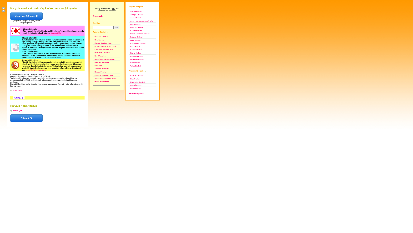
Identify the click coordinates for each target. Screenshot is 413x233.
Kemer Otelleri (136, 50)
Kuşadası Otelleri (137, 56)
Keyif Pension (100, 56)
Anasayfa (98, 16)
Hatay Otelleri (135, 88)
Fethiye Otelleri (136, 37)
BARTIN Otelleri (136, 76)
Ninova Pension (101, 72)
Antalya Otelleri (136, 15)
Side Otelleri (135, 63)
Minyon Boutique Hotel (103, 43)
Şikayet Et (26, 118)
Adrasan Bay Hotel (102, 69)
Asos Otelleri (135, 18)
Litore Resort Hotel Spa (104, 75)
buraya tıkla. (56, 33)
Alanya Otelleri (136, 11)
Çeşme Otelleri (136, 31)
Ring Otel (98, 65)
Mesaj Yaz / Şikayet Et (26, 16)
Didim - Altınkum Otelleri (140, 34)
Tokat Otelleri (135, 66)
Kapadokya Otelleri (138, 43)
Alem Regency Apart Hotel (105, 59)
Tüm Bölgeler (136, 93)
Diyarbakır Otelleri (137, 82)
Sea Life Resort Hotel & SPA (105, 78)
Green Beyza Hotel (102, 81)
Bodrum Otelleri (136, 27)
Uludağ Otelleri (136, 85)
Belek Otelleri (135, 24)
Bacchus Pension (101, 37)
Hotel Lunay (99, 40)
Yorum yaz (17, 90)
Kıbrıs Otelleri (135, 53)
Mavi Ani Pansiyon (102, 62)
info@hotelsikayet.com (36, 70)
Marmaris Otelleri (137, 59)
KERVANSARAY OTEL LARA (105, 46)
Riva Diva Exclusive (103, 53)
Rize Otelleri (135, 79)
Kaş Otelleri (135, 47)
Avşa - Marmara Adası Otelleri (142, 21)
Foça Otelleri (135, 40)
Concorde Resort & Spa (104, 49)
